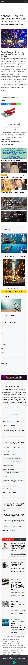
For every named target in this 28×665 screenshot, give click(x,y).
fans (19, 447)
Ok (14, 662)
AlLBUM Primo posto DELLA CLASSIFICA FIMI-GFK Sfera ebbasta (14, 414)
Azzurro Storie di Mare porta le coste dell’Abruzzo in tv (17, 623)
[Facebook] (3, 103)
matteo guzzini (6, 485)
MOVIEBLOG (4, 344)
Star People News (6, 139)
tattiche (5, 510)
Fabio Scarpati (21, 619)
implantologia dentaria (8, 465)
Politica (2, 352)
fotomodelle (6, 454)
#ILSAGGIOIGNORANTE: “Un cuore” (11, 160)
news (13, 488)
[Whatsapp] (18, 103)
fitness (14, 451)
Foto (2, 333)
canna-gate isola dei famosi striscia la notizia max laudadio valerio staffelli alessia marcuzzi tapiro (14, 430)
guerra (13, 454)
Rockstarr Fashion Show (8, 496)
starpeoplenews (21, 543)
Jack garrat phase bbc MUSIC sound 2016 (11, 141)
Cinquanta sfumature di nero (14, 435)
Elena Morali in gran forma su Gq (16, 565)
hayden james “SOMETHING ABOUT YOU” (12, 458)
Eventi (13, 447)
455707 (16, 126)
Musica (2, 348)
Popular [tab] (8, 539)
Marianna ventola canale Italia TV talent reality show (13, 481)
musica (14, 485)
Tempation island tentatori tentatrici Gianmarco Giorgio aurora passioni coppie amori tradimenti (13, 522)
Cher (4, 435)
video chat (5, 530)
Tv (1, 367)
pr (9, 492)
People (4, 492)
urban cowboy (6, 526)
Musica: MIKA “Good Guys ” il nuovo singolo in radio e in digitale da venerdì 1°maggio (18, 548)
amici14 (5, 418)
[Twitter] (8, 103)
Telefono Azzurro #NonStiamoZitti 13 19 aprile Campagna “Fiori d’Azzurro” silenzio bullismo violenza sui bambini (14, 515)
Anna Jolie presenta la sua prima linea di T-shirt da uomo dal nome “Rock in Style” (13, 176)
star (4, 499)
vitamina (13, 530)
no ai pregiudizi (20, 488)
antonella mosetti (13, 418)
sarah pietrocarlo (20, 496)
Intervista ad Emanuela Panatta (17, 606)
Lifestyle (3, 341)
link (17, 97)
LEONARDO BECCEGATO (8, 469)
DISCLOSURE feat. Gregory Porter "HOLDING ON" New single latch (13, 443)
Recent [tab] (21, 539)
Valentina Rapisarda (17, 526)
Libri (2, 337)
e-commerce (6, 447)
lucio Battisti (6, 476)
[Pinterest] (13, 103)
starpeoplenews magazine (7, 359)
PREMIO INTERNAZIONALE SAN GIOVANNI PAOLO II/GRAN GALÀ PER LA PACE (13, 193)
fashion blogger (6, 451)
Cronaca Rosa (4, 326)
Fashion (3, 329)
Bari (18, 421)
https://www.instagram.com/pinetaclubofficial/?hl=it (12, 94)
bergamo (5, 425)
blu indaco (12, 425)
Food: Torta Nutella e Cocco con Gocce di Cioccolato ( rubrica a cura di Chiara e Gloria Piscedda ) (17, 586)
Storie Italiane (4, 363)
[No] (26, 660)
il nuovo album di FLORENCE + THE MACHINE (12, 461)
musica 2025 (6, 488)
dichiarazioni (6, 438)
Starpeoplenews (19, 24)
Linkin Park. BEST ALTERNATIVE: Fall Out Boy (12, 472)
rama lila (15, 492)
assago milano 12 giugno (8, 421)
